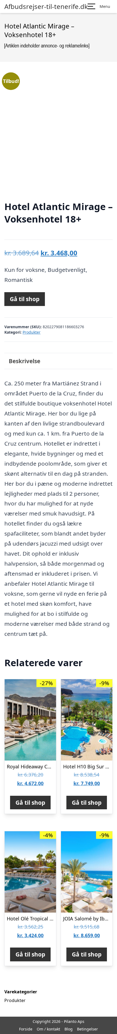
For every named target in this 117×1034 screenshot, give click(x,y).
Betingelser (87, 1029)
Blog (68, 1029)
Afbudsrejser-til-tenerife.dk (46, 6)
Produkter (32, 332)
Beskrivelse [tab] (24, 361)
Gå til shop (24, 299)
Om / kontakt (48, 1029)
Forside (25, 1029)
